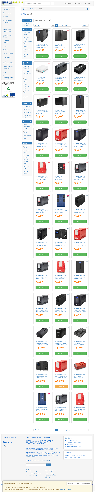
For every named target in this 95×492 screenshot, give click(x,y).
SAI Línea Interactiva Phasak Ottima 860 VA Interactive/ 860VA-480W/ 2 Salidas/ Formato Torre (79, 113)
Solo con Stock (27, 24)
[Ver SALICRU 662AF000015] (61, 366)
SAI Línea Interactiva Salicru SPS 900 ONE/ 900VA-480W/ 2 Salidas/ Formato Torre (79, 410)
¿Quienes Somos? (31, 476)
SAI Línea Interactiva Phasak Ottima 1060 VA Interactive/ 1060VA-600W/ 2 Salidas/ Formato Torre (79, 278)
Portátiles (5, 16)
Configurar (70, 483)
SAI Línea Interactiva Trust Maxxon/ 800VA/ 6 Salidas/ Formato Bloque (79, 344)
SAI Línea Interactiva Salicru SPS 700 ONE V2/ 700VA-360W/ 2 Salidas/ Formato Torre (61, 278)
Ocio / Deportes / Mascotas (8, 67)
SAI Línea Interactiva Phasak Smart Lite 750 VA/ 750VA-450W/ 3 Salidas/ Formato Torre (79, 212)
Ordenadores (7, 9)
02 (59, 25)
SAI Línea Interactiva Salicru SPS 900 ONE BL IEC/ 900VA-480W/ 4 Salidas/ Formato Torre (61, 411)
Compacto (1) (27, 116)
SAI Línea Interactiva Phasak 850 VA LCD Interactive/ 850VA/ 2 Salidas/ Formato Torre (61, 344)
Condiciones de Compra (33, 474)
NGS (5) (26, 46)
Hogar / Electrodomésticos (8, 62)
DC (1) (26, 138)
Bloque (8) (27, 112)
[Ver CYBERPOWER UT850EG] (42, 233)
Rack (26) (27, 109)
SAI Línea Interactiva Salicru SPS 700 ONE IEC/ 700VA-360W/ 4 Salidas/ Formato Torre (79, 245)
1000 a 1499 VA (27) (26, 79)
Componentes (7, 13)
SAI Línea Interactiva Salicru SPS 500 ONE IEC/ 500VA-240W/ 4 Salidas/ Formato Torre (61, 145)
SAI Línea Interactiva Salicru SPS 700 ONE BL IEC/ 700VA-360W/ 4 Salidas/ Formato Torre (42, 278)
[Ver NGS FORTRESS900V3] (61, 35)
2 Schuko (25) (27, 151)
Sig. (69, 25)
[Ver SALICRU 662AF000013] (61, 134)
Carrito (88, 3)
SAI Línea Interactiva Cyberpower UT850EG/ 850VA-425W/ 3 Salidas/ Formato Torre (41, 245)
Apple (4, 72)
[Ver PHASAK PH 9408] (42, 134)
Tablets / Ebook (8, 53)
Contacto (79, 3)
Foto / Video (7, 57)
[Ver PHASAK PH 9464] (80, 134)
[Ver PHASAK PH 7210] (80, 266)
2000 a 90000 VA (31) (27, 73)
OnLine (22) (26, 131)
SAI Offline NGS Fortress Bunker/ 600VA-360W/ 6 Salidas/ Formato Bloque (59, 179)
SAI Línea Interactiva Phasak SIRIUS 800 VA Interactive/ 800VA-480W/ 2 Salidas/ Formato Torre (61, 245)
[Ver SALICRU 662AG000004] (42, 299)
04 (66, 25)
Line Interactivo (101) (27, 126)
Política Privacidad (31, 472)
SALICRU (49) (27, 33)
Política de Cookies (65, 489)
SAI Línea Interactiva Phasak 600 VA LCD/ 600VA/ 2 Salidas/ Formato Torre (79, 145)
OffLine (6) (27, 135)
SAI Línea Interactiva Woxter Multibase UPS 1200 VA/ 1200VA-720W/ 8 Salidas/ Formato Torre (42, 411)
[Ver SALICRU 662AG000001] (80, 167)
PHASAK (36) (26, 38)
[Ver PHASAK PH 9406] (61, 68)
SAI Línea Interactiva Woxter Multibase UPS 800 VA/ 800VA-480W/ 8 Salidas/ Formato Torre (61, 212)
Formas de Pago (50, 474)
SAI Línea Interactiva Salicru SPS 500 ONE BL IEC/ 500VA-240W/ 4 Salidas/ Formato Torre (42, 212)
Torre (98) (27, 106)
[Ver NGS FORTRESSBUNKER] (61, 167)
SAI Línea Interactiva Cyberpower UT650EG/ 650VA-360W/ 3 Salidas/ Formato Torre (79, 47)
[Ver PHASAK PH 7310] (42, 366)
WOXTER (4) (27, 50)
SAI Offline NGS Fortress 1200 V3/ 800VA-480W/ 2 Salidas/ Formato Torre (61, 112)
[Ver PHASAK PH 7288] (80, 101)
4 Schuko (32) (27, 146)
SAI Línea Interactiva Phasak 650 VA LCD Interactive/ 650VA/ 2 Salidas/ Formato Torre (79, 311)
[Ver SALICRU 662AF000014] (80, 233)
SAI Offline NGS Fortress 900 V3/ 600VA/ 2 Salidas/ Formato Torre (60, 46)
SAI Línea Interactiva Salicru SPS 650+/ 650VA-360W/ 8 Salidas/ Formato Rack (79, 377)
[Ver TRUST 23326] (80, 333)
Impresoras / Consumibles (7, 30)
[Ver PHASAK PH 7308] (61, 233)
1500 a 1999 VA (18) (26, 86)
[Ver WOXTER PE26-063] (42, 101)
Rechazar (77, 483)
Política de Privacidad (31, 456)
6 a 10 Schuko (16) (26, 161)
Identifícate (68, 3)
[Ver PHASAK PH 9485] (61, 333)
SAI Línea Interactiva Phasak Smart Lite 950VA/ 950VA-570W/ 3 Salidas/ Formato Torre (61, 312)
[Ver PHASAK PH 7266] (42, 35)
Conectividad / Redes (7, 36)
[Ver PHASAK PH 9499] (61, 299)
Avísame (61, 386)
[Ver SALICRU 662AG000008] (61, 399)
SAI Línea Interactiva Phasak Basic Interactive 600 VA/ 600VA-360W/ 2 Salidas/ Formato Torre (61, 80)
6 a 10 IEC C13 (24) (27, 156)
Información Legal (50, 470)
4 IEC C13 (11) (27, 167)
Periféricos (6, 50)
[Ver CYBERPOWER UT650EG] (80, 35)
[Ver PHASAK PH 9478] (42, 333)
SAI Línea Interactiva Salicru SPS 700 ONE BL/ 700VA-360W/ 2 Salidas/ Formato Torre (42, 311)
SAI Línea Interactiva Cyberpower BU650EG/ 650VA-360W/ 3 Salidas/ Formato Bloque (79, 80)
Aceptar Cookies (86, 483)
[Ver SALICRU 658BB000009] (42, 68)
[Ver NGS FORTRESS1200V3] (61, 101)
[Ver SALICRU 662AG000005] (42, 266)
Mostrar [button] (85, 25)
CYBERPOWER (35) (27, 42)
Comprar (42, 56)
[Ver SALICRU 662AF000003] (80, 399)
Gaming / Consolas (6, 41)
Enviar (48, 465)
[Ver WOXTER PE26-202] (42, 399)
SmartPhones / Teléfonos (7, 21)
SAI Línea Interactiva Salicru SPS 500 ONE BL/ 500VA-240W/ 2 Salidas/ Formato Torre (79, 178)
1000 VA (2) (27, 91)
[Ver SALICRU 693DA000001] (80, 366)
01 (56, 25)
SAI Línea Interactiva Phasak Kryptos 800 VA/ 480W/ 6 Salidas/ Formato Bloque (42, 344)
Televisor (5, 26)
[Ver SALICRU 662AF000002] (61, 266)
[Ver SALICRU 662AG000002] (42, 200)
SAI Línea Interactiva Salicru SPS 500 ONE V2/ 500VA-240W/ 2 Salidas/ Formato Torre (42, 178)
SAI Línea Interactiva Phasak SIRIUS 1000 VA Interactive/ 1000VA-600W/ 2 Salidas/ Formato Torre (42, 378)
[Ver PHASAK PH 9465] (80, 299)
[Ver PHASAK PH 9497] (80, 200)
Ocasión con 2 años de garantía (8, 76)
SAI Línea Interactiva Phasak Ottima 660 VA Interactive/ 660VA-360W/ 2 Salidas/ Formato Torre (42, 47)
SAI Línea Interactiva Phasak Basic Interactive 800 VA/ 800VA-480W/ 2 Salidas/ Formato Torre (42, 146)
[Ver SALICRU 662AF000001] (42, 167)
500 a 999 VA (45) (27, 67)
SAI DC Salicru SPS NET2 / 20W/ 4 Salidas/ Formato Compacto (41, 79)
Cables (5, 46)
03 (62, 25)
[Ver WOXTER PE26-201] (61, 200)
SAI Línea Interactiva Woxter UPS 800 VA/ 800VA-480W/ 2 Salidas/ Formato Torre (42, 112)
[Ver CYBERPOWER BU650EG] (80, 68)
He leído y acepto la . (39, 460)
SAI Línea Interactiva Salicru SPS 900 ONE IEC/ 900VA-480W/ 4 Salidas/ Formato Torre (61, 377)
